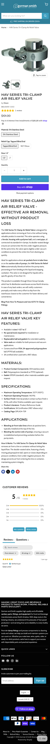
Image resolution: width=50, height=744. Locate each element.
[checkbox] (40, 553)
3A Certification (22, 408)
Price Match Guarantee (20, 731)
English (23, 692)
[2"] (10, 161)
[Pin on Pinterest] (18, 472)
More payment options (25, 193)
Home (3, 27)
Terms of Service (28, 734)
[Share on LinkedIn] (13, 472)
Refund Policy (15, 734)
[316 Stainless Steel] (10, 137)
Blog (42, 731)
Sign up (40, 680)
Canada (23, 699)
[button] (6, 84)
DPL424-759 (20, 411)
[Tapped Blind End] (10, 149)
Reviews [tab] (9, 539)
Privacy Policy (42, 734)
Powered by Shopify (25, 740)
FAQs (5, 734)
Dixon (6, 103)
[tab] (22, 540)
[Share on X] (8, 472)
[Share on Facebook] (3, 472)
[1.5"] (4, 161)
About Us (6, 731)
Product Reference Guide (30, 405)
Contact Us (34, 731)
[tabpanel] (25, 564)
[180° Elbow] (25, 149)
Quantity (4, 165)
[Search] (45, 16)
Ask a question (18, 529)
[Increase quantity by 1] (24, 170)
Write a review (31, 529)
